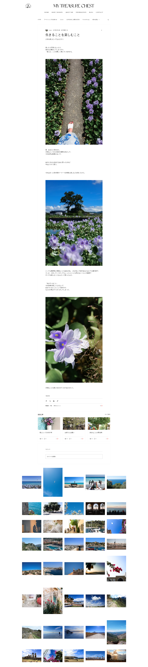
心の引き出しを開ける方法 (73, 19)
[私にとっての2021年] (49, 423)
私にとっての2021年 (46, 432)
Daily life (48, 395)
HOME (39, 19)
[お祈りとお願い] (74, 423)
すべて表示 (107, 414)
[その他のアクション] (102, 30)
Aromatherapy (86, 19)
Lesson (61, 19)
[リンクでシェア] (57, 401)
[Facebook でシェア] (46, 401)
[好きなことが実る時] (99, 423)
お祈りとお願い (69, 432)
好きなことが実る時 (96, 432)
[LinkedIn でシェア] (53, 401)
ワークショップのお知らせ (50, 19)
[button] (108, 19)
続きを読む (95, 19)
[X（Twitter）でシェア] (50, 401)
